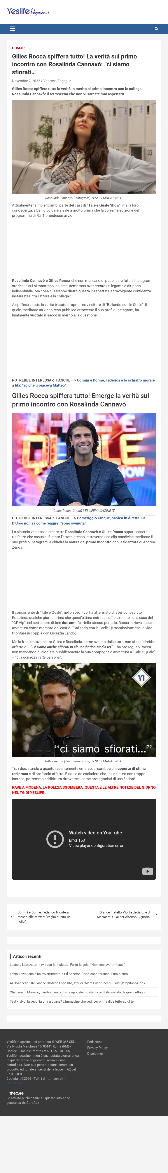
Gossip (18, 48)
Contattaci (14, 1083)
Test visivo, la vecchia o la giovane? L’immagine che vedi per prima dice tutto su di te (72, 1001)
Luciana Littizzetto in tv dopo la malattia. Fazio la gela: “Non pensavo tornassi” (67, 965)
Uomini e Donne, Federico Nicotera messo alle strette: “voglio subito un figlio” (44, 917)
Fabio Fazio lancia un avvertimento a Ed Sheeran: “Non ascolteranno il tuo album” (69, 974)
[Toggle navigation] (12, 29)
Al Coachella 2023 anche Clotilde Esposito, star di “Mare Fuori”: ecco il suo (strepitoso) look (77, 983)
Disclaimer (95, 1054)
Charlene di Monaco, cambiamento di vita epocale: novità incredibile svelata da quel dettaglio (78, 992)
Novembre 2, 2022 (26, 81)
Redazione (94, 1042)
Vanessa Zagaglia (57, 81)
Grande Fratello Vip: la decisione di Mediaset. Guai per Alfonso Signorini (123, 914)
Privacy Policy (97, 1048)
